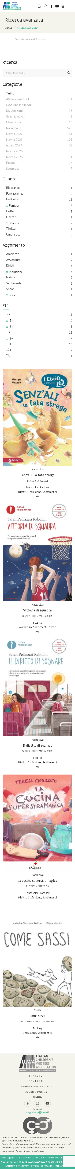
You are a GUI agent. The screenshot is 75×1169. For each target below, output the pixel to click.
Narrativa (38, 469)
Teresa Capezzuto (39, 886)
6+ (11, 327)
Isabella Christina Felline (39, 1021)
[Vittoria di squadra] (37, 552)
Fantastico (13, 199)
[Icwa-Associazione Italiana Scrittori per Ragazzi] (12, 6)
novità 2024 (14, 145)
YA (8, 356)
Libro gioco (13, 122)
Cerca (68, 73)
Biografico (13, 188)
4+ (8, 314)
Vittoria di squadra (37, 610)
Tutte (10, 93)
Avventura (13, 260)
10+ (8, 344)
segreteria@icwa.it (37, 1112)
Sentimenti (13, 283)
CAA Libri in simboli (19, 105)
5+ (11, 321)
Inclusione (16, 272)
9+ (11, 339)
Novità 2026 (14, 157)
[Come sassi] (37, 958)
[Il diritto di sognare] (37, 687)
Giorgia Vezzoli (39, 480)
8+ (8, 332)
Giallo (10, 211)
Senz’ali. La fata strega (37, 475)
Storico (14, 223)
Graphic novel (15, 117)
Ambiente (12, 254)
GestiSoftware (61, 1166)
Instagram (63, 6)
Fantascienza (14, 194)
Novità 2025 (14, 151)
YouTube (57, 6)
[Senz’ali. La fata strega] (37, 417)
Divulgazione (14, 111)
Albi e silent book (18, 99)
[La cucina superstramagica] (37, 823)
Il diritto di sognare (37, 746)
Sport (13, 295)
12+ (8, 350)
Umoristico (13, 235)
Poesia (37, 1010)
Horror (11, 217)
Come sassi (37, 1016)
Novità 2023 (14, 140)
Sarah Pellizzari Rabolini (39, 616)
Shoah (10, 289)
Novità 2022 (14, 134)
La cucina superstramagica (37, 881)
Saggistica (12, 169)
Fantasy (14, 206)
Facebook (51, 6)
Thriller (11, 229)
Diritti (10, 266)
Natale (10, 277)
